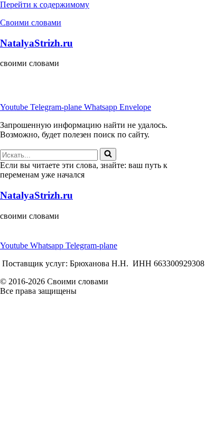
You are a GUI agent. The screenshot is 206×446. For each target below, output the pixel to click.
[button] (103, 82)
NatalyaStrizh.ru (36, 43)
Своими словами (30, 22)
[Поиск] (108, 154)
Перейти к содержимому (44, 4)
